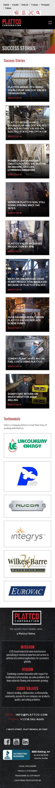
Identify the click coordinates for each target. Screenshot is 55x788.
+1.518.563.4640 (32, 719)
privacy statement (27, 770)
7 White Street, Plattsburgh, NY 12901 (26, 729)
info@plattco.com (32, 715)
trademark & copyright (27, 775)
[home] (12, 22)
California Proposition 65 (27, 780)
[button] (16, 13)
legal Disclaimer (27, 766)
